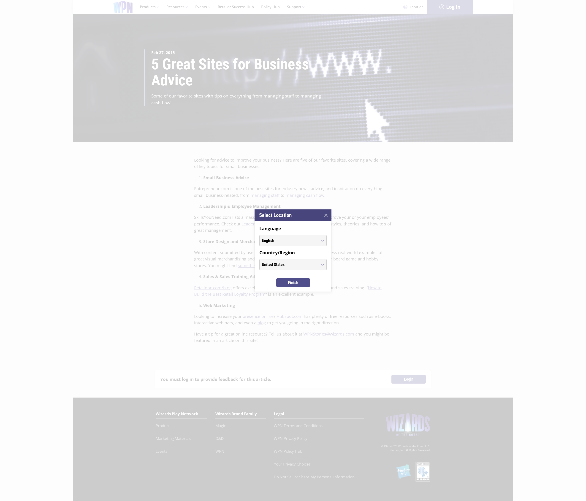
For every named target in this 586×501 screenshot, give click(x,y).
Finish (293, 282)
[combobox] (289, 240)
